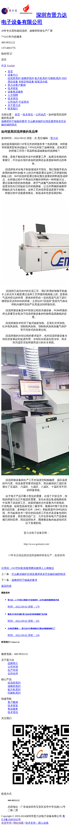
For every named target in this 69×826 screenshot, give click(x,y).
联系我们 (13, 108)
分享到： (6, 568)
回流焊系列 (14, 78)
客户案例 (13, 702)
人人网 (45, 568)
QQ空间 (16, 568)
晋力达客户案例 (17, 85)
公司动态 (13, 101)
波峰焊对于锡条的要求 (14, 121)
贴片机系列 (41, 78)
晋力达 (54, 138)
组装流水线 (41, 81)
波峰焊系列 (27, 78)
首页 (10, 71)
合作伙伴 (13, 673)
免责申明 (6, 823)
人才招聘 (13, 95)
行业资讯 (24, 101)
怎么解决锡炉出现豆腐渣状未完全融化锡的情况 (38, 574)
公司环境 (13, 666)
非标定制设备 (26, 81)
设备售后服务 (15, 91)
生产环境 (13, 670)
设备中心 (13, 75)
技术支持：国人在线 (36, 823)
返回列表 (6, 586)
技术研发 (13, 88)
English (11, 65)
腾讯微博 (36, 568)
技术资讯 (13, 98)
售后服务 (13, 709)
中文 (3, 65)
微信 (51, 568)
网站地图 (18, 823)
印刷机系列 (54, 78)
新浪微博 (26, 568)
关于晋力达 (14, 105)
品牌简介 (13, 663)
